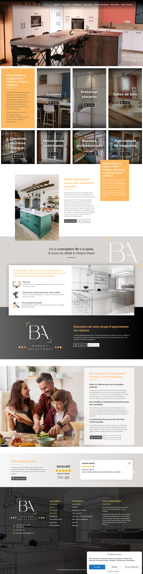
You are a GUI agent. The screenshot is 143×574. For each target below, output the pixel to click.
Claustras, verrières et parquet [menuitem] (82, 516)
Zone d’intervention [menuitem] (102, 4)
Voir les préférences (131, 567)
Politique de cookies (113, 571)
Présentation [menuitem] (66, 4)
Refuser (114, 567)
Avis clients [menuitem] (115, 4)
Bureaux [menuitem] (75, 522)
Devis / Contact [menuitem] (126, 4)
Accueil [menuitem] (57, 4)
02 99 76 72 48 (20, 530)
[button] (132, 471)
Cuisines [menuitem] (75, 507)
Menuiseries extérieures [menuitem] (80, 519)
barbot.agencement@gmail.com (25, 533)
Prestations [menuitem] (77, 4)
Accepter (97, 567)
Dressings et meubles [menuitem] (79, 510)
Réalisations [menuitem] (87, 4)
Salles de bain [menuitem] (76, 513)
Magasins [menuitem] (75, 525)
